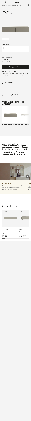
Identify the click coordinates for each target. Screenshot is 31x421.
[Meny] (2, 2)
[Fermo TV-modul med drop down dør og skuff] (10, 218)
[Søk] (28, 5)
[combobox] (15, 5)
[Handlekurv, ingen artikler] (28, 2)
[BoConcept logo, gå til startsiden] (15, 2)
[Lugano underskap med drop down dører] (10, 114)
